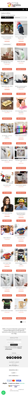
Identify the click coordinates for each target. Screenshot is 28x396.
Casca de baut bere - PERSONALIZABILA (21, 213)
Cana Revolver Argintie (21, 185)
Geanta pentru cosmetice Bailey (21, 263)
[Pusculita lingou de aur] (7, 103)
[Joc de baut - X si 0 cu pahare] (7, 128)
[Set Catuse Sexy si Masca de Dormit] (21, 103)
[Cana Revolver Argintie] (21, 177)
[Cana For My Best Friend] (21, 304)
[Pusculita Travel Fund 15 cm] (21, 152)
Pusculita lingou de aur (7, 111)
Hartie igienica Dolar (7, 287)
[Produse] (2, 10)
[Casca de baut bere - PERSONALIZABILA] (21, 203)
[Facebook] (7, 357)
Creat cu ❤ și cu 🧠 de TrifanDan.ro (11, 389)
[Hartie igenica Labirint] (21, 280)
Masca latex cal (7, 237)
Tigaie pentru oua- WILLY (7, 86)
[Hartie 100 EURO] (21, 54)
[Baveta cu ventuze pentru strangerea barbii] (21, 78)
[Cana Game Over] (7, 177)
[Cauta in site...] (26, 9)
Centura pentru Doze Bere (7, 310)
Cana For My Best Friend (21, 310)
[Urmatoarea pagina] (25, 322)
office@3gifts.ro (15, 365)
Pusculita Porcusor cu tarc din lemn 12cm (7, 62)
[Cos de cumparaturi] (23, 9)
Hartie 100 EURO (21, 61)
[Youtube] (13, 357)
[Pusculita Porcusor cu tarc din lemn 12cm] (7, 54)
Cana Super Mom (7, 263)
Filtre (8, 17)
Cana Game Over (7, 185)
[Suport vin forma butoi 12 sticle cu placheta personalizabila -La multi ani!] (7, 28)
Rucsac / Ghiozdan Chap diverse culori (21, 37)
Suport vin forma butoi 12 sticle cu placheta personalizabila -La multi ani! (7, 37)
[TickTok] (18, 357)
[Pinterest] (10, 357)
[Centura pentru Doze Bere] (7, 304)
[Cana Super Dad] (21, 230)
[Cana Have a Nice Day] (7, 204)
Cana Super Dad (21, 237)
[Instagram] (20, 357)
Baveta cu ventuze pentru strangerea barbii (21, 87)
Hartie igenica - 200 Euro (7, 160)
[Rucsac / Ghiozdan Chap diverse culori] (21, 28)
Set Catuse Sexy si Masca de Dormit (21, 111)
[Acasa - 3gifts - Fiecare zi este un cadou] (14, 4)
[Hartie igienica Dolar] (7, 280)
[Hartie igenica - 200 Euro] (7, 152)
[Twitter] (15, 357)
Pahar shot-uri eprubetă (21, 135)
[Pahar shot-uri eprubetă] (21, 128)
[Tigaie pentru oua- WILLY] (7, 78)
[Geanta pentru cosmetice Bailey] (21, 255)
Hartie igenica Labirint (21, 287)
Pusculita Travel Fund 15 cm (21, 161)
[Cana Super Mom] (7, 255)
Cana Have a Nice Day (7, 213)
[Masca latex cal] (7, 230)
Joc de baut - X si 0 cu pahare (7, 136)
